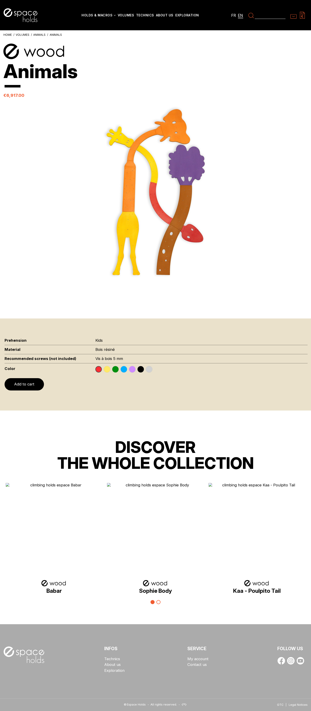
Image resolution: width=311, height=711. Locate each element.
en (240, 15)
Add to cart (24, 384)
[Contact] (293, 15)
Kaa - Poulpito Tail (257, 590)
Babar (54, 590)
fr (233, 15)
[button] (99, 15)
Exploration (114, 670)
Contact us (197, 664)
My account (198, 659)
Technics (112, 659)
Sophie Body (155, 590)
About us (112, 664)
